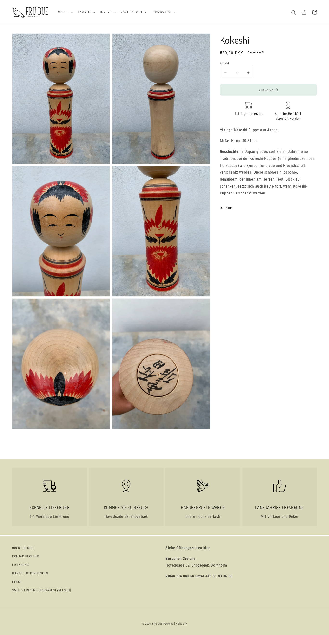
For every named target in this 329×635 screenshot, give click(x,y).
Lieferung (20, 565)
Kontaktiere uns (26, 556)
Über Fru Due (22, 548)
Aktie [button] (229, 208)
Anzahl (224, 63)
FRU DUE (157, 623)
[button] (65, 12)
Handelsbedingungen (30, 573)
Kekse (17, 582)
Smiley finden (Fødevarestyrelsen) (41, 590)
